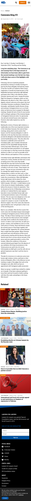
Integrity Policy (6, 480)
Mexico (2, 289)
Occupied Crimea (5, 318)
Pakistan (3, 375)
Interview (3, 309)
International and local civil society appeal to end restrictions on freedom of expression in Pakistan (15, 399)
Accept (5, 498)
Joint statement (4, 338)
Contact (4, 486)
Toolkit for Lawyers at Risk (9, 468)
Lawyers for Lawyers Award (9, 466)
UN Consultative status (8, 471)
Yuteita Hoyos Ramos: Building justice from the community (14, 312)
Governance (5, 483)
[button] (16, 2)
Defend (7, 11)
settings (21, 495)
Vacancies (5, 478)
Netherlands (4, 346)
